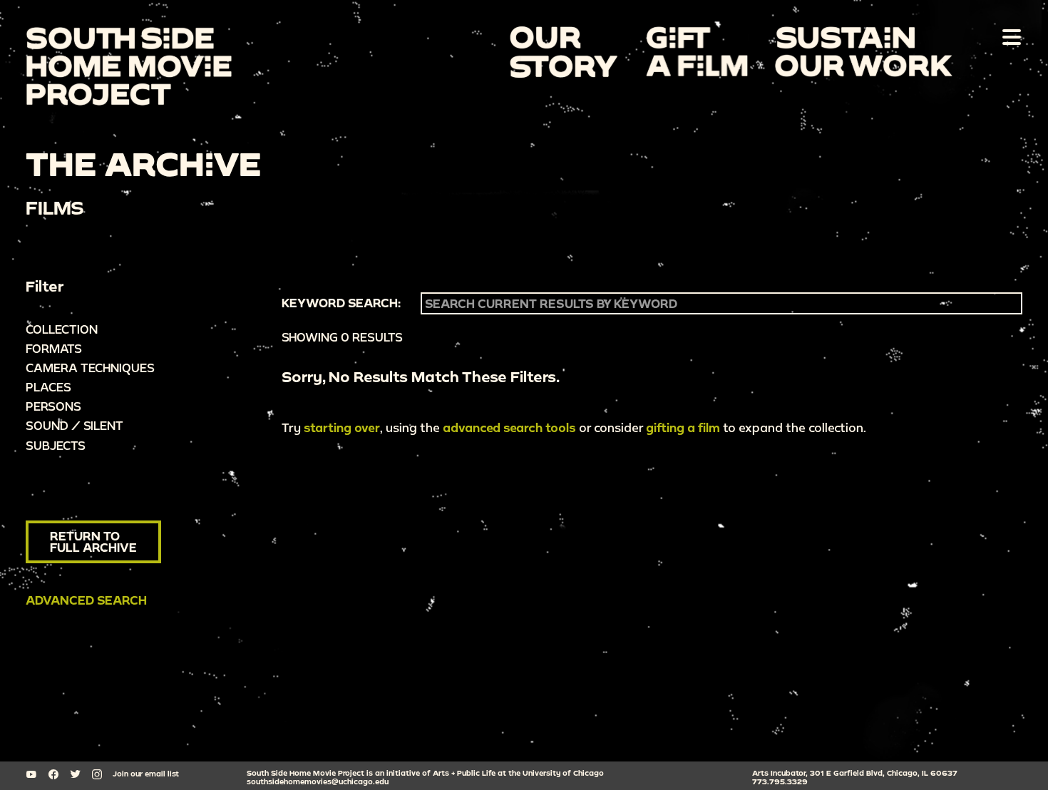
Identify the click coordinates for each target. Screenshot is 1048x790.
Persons (53, 406)
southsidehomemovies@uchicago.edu (318, 781)
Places (48, 387)
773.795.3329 (780, 781)
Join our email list (146, 773)
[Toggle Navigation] (1008, 36)
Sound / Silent (74, 425)
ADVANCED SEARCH (86, 600)
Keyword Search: (341, 303)
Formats (54, 348)
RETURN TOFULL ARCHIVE (93, 541)
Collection (62, 329)
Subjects (56, 445)
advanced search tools (509, 427)
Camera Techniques (90, 367)
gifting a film (683, 427)
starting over (342, 427)
